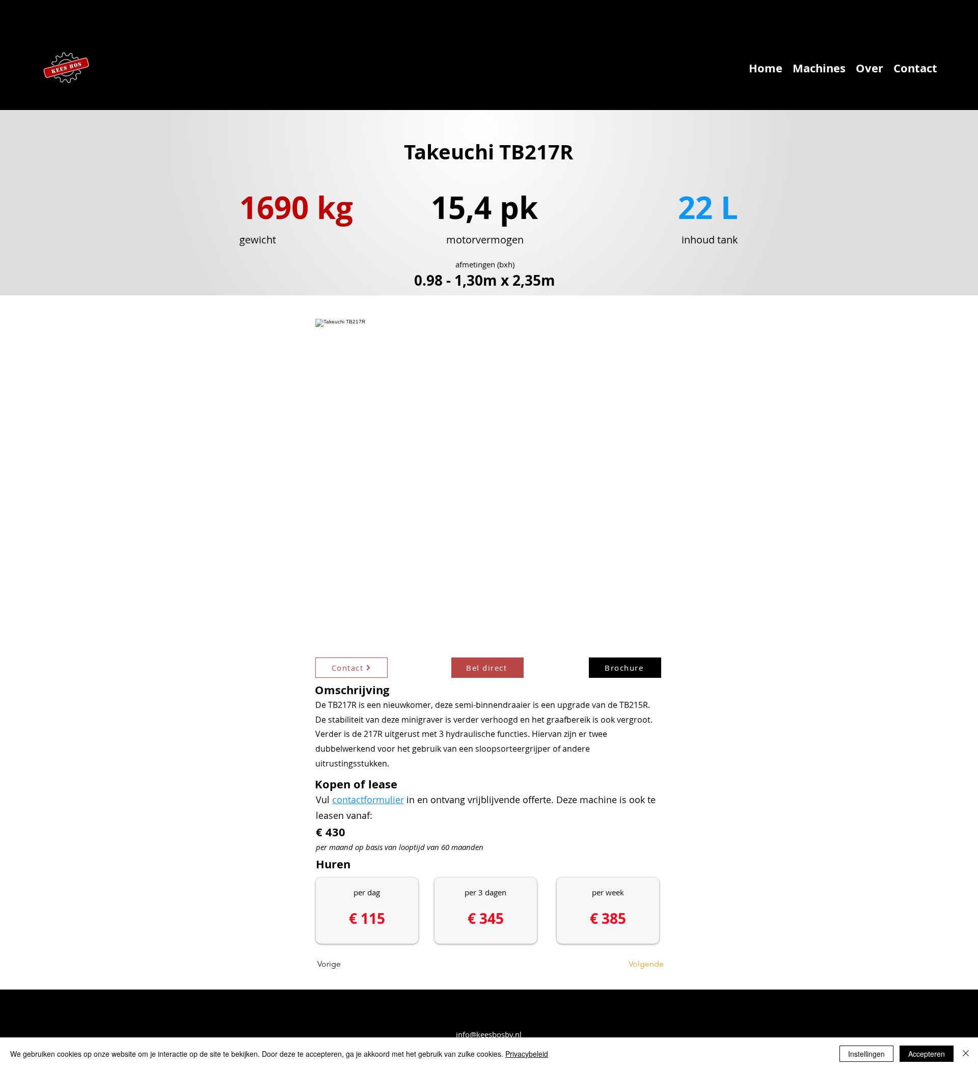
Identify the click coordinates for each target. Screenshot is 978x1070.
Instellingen (866, 1054)
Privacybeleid (526, 1054)
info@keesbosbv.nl (489, 1034)
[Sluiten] (966, 1054)
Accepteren (926, 1054)
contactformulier (368, 799)
